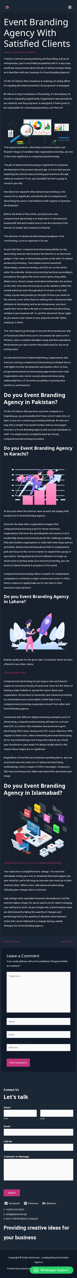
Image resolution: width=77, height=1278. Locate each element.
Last (42, 1118)
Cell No (8, 1141)
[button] (51, 1270)
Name (8, 1107)
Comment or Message (17, 1156)
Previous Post (11, 941)
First (6, 1118)
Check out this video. (15, 672)
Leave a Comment (13, 52)
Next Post (68, 941)
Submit (12, 1192)
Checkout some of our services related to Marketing (32, 862)
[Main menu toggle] (70, 7)
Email (8, 1126)
